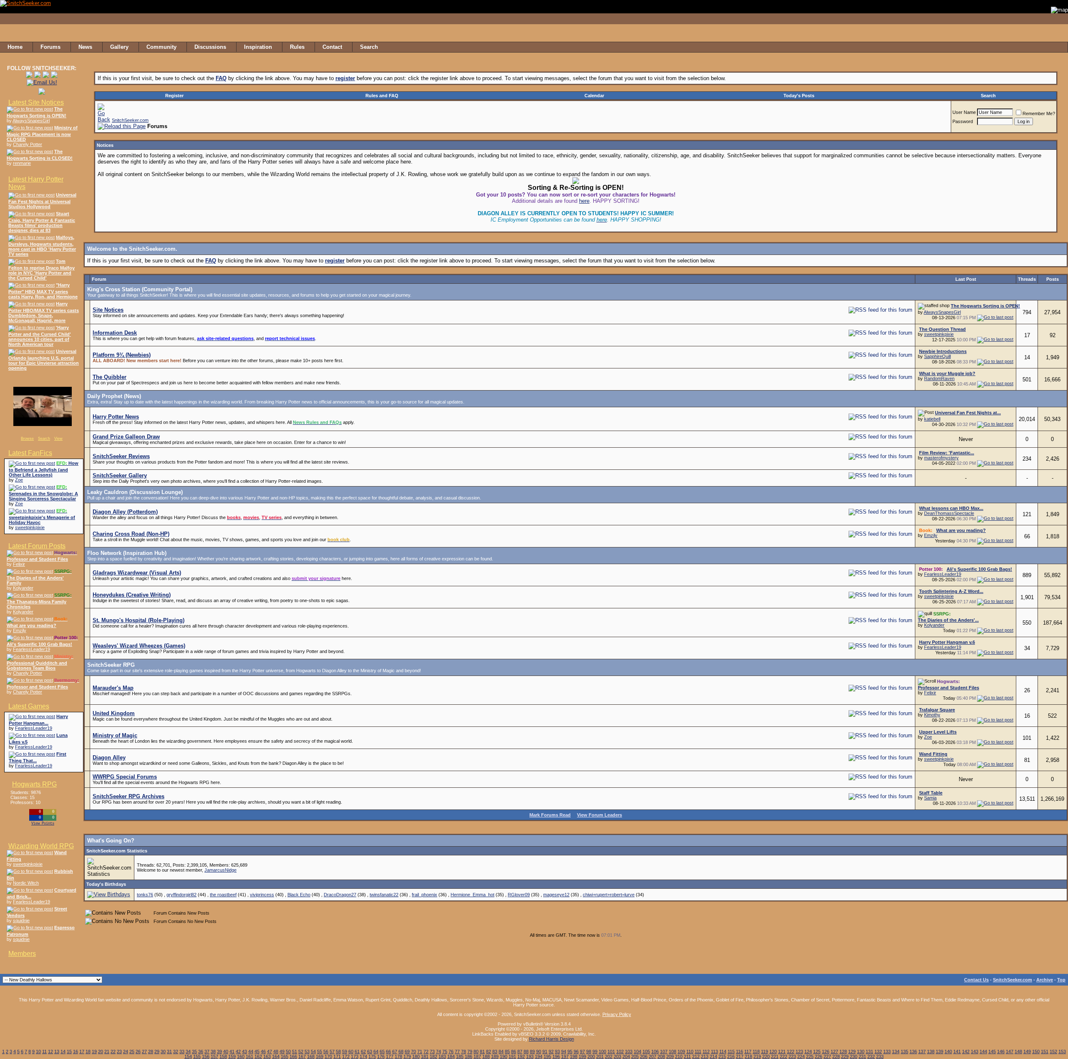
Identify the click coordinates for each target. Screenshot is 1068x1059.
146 (1001, 1051)
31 (169, 1051)
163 (267, 1056)
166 (293, 1056)
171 (337, 1056)
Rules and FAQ (381, 95)
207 (652, 1056)
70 (413, 1051)
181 (424, 1056)
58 (338, 1051)
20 (100, 1051)
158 (223, 1056)
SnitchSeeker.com (130, 120)
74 (438, 1051)
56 (325, 1051)
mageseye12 (556, 894)
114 (722, 1051)
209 (670, 1056)
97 (582, 1051)
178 (398, 1056)
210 (679, 1056)
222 (783, 1056)
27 (144, 1051)
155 (197, 1056)
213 (704, 1056)
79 (469, 1051)
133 (887, 1051)
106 (655, 1051)
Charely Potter (27, 144)
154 (188, 1056)
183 (442, 1056)
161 (249, 1056)
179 (407, 1056)
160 (240, 1056)
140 (948, 1051)
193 (530, 1056)
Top (1061, 979)
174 (363, 1056)
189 (495, 1056)
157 (214, 1056)
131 (869, 1051)
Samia (930, 797)
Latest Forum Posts (36, 546)
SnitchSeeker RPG (111, 665)
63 (369, 1051)
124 (808, 1051)
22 (113, 1051)
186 (468, 1056)
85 (507, 1051)
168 (311, 1056)
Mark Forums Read (550, 814)
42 (238, 1051)
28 (150, 1051)
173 (354, 1056)
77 (457, 1051)
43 (244, 1051)
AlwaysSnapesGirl (31, 120)
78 (463, 1051)
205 (635, 1056)
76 (450, 1051)
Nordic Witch (26, 882)
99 (594, 1051)
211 (687, 1056)
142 (966, 1051)
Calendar (594, 95)
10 (38, 1051)
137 (922, 1051)
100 (602, 1051)
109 (681, 1051)
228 (836, 1056)
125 (817, 1051)
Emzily (19, 630)
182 (433, 1056)
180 (416, 1056)
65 (382, 1051)
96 (576, 1051)
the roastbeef (223, 894)
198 (573, 1056)
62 (363, 1051)
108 (672, 1051)
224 (801, 1056)
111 (698, 1051)
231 (862, 1056)
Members (22, 953)
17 (81, 1051)
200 (591, 1056)
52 (300, 1051)
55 (319, 1051)
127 (834, 1051)
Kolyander (23, 587)
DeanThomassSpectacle (949, 513)
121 (782, 1051)
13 (56, 1051)
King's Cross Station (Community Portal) (139, 289)
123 (799, 1051)
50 (288, 1051)
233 (880, 1056)
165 (284, 1056)
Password (962, 121)
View (58, 438)
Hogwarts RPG (34, 784)
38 (213, 1051)
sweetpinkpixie (30, 527)
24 (125, 1051)
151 (1044, 1051)
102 (620, 1051)
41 (231, 1051)
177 (389, 1056)
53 (307, 1051)
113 (714, 1051)
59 (344, 1051)
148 (1018, 1051)
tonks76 (145, 894)
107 (664, 1051)
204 (626, 1056)
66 (388, 1051)
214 (713, 1056)
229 (845, 1056)
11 (44, 1051)
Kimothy (932, 714)
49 (282, 1051)
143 (974, 1051)
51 (294, 1051)
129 (852, 1051)
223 (792, 1056)
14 (62, 1051)
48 (275, 1051)
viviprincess (262, 894)
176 (381, 1056)
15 (69, 1051)
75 (444, 1051)
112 (706, 1051)
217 (739, 1056)
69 (407, 1051)
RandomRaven (939, 378)
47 (269, 1051)
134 (895, 1051)
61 (357, 1051)
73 (432, 1051)
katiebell (932, 418)
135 (904, 1051)
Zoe (19, 479)
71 (419, 1051)
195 (547, 1056)
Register (174, 95)
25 (131, 1051)
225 (810, 1056)
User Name (964, 112)
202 (608, 1056)
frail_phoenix (424, 894)
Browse (27, 438)
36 (200, 1051)
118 (756, 1051)
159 (232, 1056)
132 (878, 1051)
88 (526, 1051)
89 (532, 1051)
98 (588, 1051)
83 (494, 1051)
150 (1036, 1051)
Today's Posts (798, 95)
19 (94, 1051)
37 (206, 1051)
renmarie (22, 163)
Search (44, 438)
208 (661, 1056)
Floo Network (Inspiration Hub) (126, 553)
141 (957, 1051)
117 (747, 1051)
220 (766, 1056)
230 (853, 1056)
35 (194, 1051)
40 (225, 1051)
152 (1053, 1051)
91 (544, 1051)
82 (488, 1051)
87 (519, 1051)
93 (557, 1051)
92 (551, 1051)
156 (205, 1056)
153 (1062, 1051)
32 (175, 1051)
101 (611, 1051)
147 (1009, 1051)
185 (459, 1056)
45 (256, 1051)
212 (696, 1056)
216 (731, 1056)
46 (263, 1051)
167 (302, 1056)
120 (773, 1051)
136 (913, 1051)
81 (482, 1051)
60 (350, 1051)
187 (477, 1056)
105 (646, 1051)
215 (722, 1056)
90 (538, 1051)
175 (372, 1056)
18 (88, 1051)
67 (394, 1051)
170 (328, 1056)
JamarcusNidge (220, 869)
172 (346, 1056)
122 (790, 1051)
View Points (42, 824)
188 (486, 1056)
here (584, 201)
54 (313, 1051)
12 (50, 1051)
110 (689, 1051)
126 (825, 1051)
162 (258, 1056)
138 (930, 1051)
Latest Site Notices (36, 102)
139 (939, 1051)
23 (119, 1051)
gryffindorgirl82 (181, 894)
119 (764, 1051)
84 (501, 1051)
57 (332, 1051)
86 (513, 1051)
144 (983, 1051)
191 (512, 1056)
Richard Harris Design (551, 1038)
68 (400, 1051)
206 (643, 1056)
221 (774, 1056)
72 (425, 1051)
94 (563, 1051)
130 (860, 1051)
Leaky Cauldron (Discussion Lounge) (135, 492)
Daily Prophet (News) (114, 396)
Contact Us (976, 979)
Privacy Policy (616, 1014)
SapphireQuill (937, 356)
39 (219, 1051)
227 (827, 1056)
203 (617, 1056)
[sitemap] (1059, 47)
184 (451, 1056)
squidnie (21, 920)
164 (276, 1056)
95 (569, 1051)
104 (637, 1051)
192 (521, 1056)
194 (538, 1056)
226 (818, 1056)
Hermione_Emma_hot (472, 894)
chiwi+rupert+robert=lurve (609, 894)
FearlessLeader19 (31, 649)
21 (106, 1051)
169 (319, 1056)
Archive (1044, 979)
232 (871, 1056)
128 (843, 1051)
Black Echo (298, 894)
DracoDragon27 (340, 894)
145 (992, 1051)
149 (1027, 1051)
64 (375, 1051)
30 (163, 1051)
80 (476, 1051)
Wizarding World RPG (41, 846)
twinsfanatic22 (384, 894)
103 (628, 1051)
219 (757, 1056)
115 (731, 1051)
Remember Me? (1039, 113)
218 (748, 1056)
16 (75, 1051)
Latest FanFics (30, 452)
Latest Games (28, 706)
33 (181, 1051)
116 (739, 1051)
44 (250, 1051)
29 (156, 1051)
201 (600, 1056)
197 (565, 1056)
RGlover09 (519, 894)
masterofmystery (941, 457)
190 (503, 1056)
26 (138, 1051)
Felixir (19, 564)
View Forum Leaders (599, 814)
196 (556, 1056)
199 (582, 1056)
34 (188, 1051)
